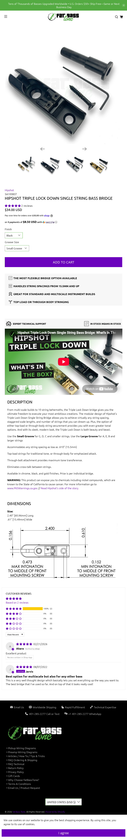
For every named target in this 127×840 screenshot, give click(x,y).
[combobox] (76, 420)
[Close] (120, 377)
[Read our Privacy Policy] (116, 437)
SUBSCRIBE (93, 454)
